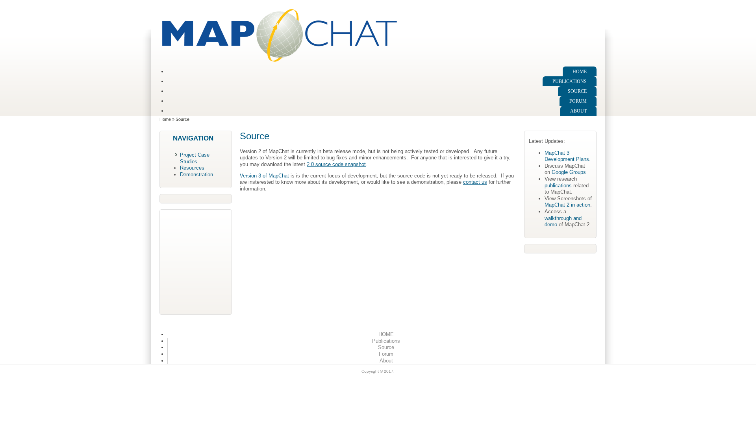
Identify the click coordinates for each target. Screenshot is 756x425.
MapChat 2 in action (567, 205)
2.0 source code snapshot (336, 164)
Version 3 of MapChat (264, 176)
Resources (192, 168)
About (578, 111)
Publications (569, 81)
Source (577, 91)
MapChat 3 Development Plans (567, 156)
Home (165, 119)
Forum (578, 101)
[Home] (279, 61)
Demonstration (196, 174)
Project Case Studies (194, 158)
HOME (580, 71)
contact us (475, 182)
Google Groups (569, 172)
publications (558, 185)
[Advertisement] (195, 261)
